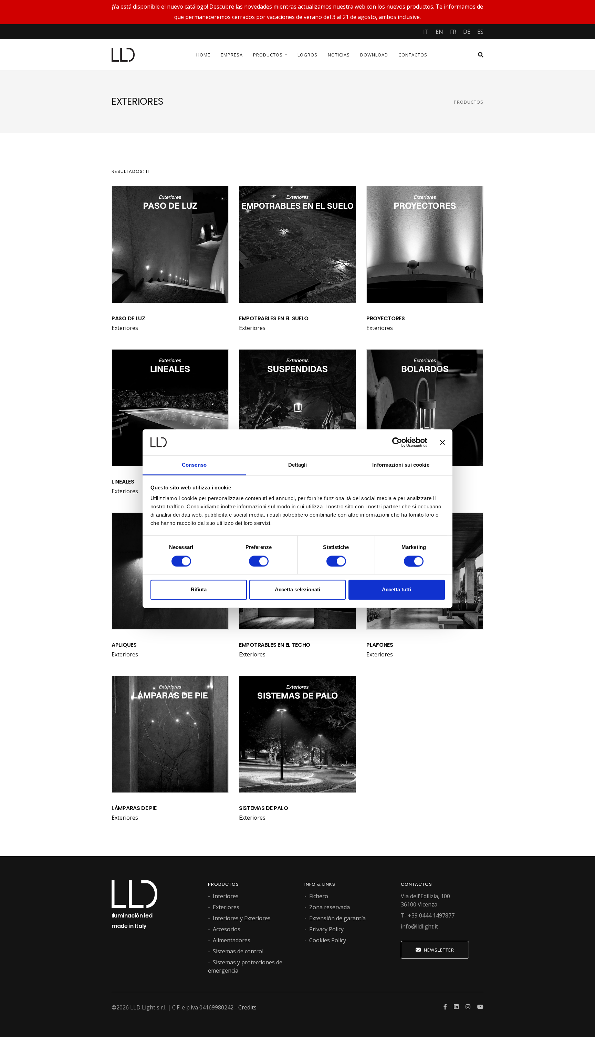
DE (466, 31)
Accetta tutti (396, 590)
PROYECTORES (385, 318)
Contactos (412, 55)
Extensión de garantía (337, 918)
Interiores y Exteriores (242, 918)
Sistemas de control (238, 951)
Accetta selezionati (297, 590)
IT (426, 31)
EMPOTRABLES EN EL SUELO (274, 318)
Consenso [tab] (194, 465)
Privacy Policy (326, 929)
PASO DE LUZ (128, 318)
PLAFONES (379, 645)
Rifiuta (199, 590)
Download (374, 55)
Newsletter (439, 950)
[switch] (259, 561)
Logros (307, 55)
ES (480, 31)
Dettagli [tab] (297, 465)
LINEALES (123, 482)
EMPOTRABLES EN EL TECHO (274, 645)
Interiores (226, 896)
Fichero (318, 896)
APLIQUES (124, 645)
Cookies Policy (327, 940)
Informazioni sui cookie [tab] (400, 465)
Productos (268, 55)
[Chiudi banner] (442, 442)
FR (453, 31)
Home (203, 55)
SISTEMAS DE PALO (263, 808)
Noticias (339, 55)
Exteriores (125, 328)
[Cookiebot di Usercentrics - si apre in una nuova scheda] (397, 442)
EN (439, 31)
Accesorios (226, 929)
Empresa (232, 55)
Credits (247, 1007)
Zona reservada (329, 907)
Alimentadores (231, 940)
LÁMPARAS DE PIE (134, 808)
